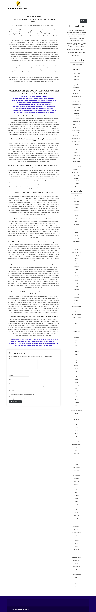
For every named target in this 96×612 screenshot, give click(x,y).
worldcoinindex (76, 574)
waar (76, 552)
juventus (76, 419)
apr (76, 213)
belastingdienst (76, 227)
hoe (76, 394)
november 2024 (76, 133)
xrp (76, 580)
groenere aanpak (45, 344)
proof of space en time (38, 345)
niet (76, 456)
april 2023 (76, 186)
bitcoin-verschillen (25, 340)
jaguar (76, 413)
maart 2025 (76, 121)
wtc (76, 577)
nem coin (76, 453)
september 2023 (76, 172)
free (76, 382)
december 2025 (76, 96)
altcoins (76, 204)
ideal (76, 405)
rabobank (76, 490)
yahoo (76, 583)
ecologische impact (25, 344)
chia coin (49, 340)
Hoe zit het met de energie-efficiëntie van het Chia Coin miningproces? (34, 106)
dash (76, 323)
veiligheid (49, 345)
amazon (76, 210)
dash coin (76, 326)
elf (76, 348)
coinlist (76, 303)
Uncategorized (76, 532)
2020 (76, 196)
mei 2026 (76, 82)
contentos (76, 309)
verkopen (76, 541)
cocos (76, 283)
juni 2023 (76, 181)
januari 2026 (76, 93)
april (76, 216)
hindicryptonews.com (17, 8)
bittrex (76, 249)
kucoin (76, 428)
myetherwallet (76, 444)
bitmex (76, 247)
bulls (76, 269)
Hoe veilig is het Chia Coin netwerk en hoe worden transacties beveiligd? (34, 110)
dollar (76, 340)
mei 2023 (76, 184)
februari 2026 (76, 90)
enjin (76, 354)
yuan (76, 586)
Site (10, 380)
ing (76, 408)
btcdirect (76, 266)
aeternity (76, 201)
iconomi (76, 402)
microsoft (76, 442)
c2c (76, 272)
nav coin (76, 450)
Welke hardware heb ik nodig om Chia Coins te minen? (34, 104)
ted (76, 509)
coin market (76, 292)
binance (76, 230)
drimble (76, 343)
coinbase (76, 298)
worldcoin (76, 572)
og (76, 461)
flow (76, 379)
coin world (76, 295)
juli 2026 (76, 76)
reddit (76, 498)
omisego (76, 464)
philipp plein (76, 476)
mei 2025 (76, 116)
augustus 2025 (76, 107)
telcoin (76, 512)
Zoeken (77, 18)
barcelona (76, 224)
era (76, 357)
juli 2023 (76, 178)
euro (76, 374)
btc (76, 264)
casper (76, 275)
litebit (76, 433)
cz (76, 320)
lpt (76, 436)
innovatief (54, 344)
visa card (76, 546)
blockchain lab (76, 252)
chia (76, 281)
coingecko (76, 300)
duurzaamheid (13, 344)
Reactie (11, 359)
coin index (76, 289)
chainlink (76, 278)
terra (76, 518)
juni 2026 (76, 79)
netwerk (29, 345)
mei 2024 (76, 150)
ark (76, 218)
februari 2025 (76, 124)
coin (76, 286)
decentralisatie (51, 342)
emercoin (76, 351)
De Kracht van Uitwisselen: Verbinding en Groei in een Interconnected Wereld (76, 38)
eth (76, 363)
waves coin (76, 560)
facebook (76, 377)
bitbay (76, 233)
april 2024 (76, 153)
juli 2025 (76, 110)
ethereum (76, 365)
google (76, 391)
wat (76, 555)
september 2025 (76, 104)
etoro (76, 368)
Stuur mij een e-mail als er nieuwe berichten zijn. (22, 399)
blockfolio (76, 255)
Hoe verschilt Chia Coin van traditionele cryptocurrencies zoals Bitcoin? (34, 98)
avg (76, 221)
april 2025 (76, 119)
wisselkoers (76, 566)
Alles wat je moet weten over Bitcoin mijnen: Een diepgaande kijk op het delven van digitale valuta (76, 32)
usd (76, 535)
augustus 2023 (76, 175)
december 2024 (76, 130)
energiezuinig (35, 344)
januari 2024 (76, 161)
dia (76, 329)
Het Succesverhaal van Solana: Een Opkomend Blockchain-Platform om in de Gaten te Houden (76, 44)
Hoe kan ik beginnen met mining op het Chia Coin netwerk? (34, 102)
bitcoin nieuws (76, 244)
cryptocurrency (76, 317)
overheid (76, 470)
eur (76, 371)
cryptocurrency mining (39, 342)
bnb (76, 261)
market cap (76, 439)
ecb (76, 346)
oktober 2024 (76, 136)
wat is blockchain (76, 558)
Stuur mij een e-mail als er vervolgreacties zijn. (22, 394)
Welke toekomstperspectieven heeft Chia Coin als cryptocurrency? (34, 112)
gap (76, 388)
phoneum (76, 478)
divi (76, 334)
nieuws (76, 459)
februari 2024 (76, 158)
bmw (76, 258)
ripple (76, 501)
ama (76, 207)
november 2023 (76, 167)
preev (76, 487)
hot (76, 396)
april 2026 (76, 85)
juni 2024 (76, 147)
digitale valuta (76, 331)
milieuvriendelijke (20, 345)
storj (76, 504)
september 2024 (76, 138)
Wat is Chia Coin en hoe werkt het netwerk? (34, 97)
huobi (76, 399)
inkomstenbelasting (76, 411)
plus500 (76, 481)
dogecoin (76, 337)
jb (76, 416)
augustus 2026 (76, 73)
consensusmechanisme (24, 342)
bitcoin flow (76, 241)
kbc (76, 422)
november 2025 (76, 99)
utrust (76, 538)
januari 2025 (76, 127)
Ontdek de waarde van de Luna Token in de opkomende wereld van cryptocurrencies (76, 53)
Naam (11, 371)
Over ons (77, 3)
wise (76, 563)
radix (76, 493)
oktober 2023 (76, 169)
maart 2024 (76, 155)
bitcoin (39, 16)
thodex (76, 524)
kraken (76, 425)
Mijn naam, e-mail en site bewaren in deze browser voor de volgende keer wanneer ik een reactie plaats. (32, 387)
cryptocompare (76, 314)
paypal (76, 473)
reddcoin (76, 495)
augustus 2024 (76, 141)
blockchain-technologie (39, 340)
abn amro (76, 199)
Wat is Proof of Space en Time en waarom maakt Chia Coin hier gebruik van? (34, 100)
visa (76, 543)
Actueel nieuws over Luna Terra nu (76, 49)
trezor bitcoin (76, 526)
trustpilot (76, 529)
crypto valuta (76, 312)
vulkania (76, 549)
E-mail (11, 375)
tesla (76, 521)
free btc (76, 385)
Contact (85, 3)
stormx (76, 507)
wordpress (76, 569)
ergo (76, 360)
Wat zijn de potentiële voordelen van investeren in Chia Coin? (34, 108)
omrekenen (76, 467)
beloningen (15, 340)
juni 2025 (76, 113)
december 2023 (76, 164)
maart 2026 (76, 88)
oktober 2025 (76, 102)
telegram (76, 515)
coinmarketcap (76, 306)
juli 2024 (76, 144)
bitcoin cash (76, 238)
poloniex (76, 484)
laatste (76, 430)
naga (76, 447)
